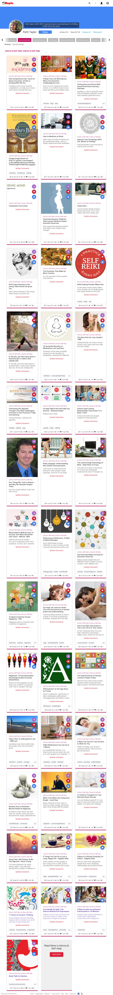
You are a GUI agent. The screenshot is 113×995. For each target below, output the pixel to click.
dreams (80, 762)
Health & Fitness (10, 40)
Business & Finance (40, 40)
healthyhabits (56, 706)
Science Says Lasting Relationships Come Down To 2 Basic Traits (89, 411)
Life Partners (53, 40)
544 (58, 177)
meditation (12, 173)
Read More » (22, 64)
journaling (87, 762)
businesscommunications (17, 984)
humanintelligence (90, 572)
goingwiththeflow (53, 876)
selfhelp (28, 173)
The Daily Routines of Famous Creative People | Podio (89, 677)
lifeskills (99, 572)
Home (32, 994)
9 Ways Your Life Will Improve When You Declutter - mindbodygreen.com (55, 81)
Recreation (95, 40)
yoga (23, 428)
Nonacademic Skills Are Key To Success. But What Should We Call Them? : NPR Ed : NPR (21, 534)
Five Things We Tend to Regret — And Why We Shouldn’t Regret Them (22, 484)
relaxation (60, 762)
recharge (26, 762)
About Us (47, 994)
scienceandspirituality (58, 376)
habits (52, 428)
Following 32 (97, 32)
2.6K (23, 934)
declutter (46, 103)
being (45, 876)
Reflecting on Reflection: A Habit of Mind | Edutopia (56, 539)
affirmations (47, 706)
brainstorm (12, 643)
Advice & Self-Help (24, 40)
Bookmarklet (39, 994)
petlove (61, 643)
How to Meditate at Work (53, 136)
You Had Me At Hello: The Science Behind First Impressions (56, 910)
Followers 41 (86, 32)
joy (61, 876)
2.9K (92, 107)
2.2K (23, 827)
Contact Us (72, 994)
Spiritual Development (67, 40)
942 (24, 242)
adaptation (46, 823)
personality (62, 930)
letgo (51, 103)
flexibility (11, 428)
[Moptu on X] (82, 993)
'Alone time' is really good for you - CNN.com (22, 740)
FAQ (62, 994)
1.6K (58, 242)
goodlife (45, 428)
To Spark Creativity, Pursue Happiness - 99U (19, 618)
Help (66, 994)
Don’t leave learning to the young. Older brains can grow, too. (20, 286)
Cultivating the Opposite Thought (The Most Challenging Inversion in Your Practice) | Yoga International (22, 412)
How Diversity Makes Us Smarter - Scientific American (90, 556)
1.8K (58, 305)
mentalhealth (63, 572)
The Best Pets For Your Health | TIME (90, 338)
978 (57, 576)
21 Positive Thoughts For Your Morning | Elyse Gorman (89, 796)
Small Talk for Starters (18, 976)
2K (58, 710)
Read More (56, 954)
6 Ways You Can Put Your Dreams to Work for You (90, 743)
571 (23, 107)
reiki (90, 301)
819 (23, 988)
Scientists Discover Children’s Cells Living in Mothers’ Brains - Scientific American (55, 221)
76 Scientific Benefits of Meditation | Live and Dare (53, 347)
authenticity (81, 930)
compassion (92, 876)
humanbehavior (53, 930)
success (91, 643)
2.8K (23, 576)
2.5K (91, 305)
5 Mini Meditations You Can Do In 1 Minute (56, 746)
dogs (44, 643)
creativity (20, 643)
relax (56, 103)
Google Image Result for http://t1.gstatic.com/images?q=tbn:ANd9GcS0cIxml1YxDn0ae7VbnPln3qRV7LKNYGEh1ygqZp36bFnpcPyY (22, 162)
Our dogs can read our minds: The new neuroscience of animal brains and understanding (56, 609)
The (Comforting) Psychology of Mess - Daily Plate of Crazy (90, 464)
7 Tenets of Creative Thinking (21, 915)
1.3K (58, 647)
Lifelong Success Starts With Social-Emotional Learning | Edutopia (88, 86)
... (104, 103)
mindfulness (21, 173)
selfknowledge (95, 762)
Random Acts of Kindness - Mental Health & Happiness (20, 807)
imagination (31, 930)
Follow (45, 32)
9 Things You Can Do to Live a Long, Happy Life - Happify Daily (56, 857)
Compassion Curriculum (18, 206)
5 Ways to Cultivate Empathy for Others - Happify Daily (90, 857)
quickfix (53, 762)
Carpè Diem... (82, 206)
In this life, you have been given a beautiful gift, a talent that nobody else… (22, 359)
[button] (89, 3)
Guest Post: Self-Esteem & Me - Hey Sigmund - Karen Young (21, 860)
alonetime (12, 762)
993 (23, 880)
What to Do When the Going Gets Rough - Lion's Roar (56, 799)
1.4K (23, 177)
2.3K (58, 107)
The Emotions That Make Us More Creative (54, 272)
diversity (80, 572)
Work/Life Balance (83, 40)
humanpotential (21, 930)
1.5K (91, 380)
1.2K (92, 242)
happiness (27, 643)
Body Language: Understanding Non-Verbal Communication (55, 465)
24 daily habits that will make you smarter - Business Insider (56, 410)
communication (82, 643)
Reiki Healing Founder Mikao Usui (90, 284)
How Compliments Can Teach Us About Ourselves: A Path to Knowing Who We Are (22, 81)
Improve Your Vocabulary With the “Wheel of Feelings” (89, 140)
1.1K (91, 503)
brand (45, 930)
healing (80, 301)
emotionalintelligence (84, 103)
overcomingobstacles (58, 823)
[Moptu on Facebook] (78, 993)
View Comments (23, 93)
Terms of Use (56, 994)
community (23, 823)
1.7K (57, 380)
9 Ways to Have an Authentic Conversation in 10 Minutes (89, 910)
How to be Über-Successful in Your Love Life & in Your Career (89, 627)
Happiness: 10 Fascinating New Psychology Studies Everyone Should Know (21, 678)
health (85, 301)
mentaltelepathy (53, 643)
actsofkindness (14, 823)
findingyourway (48, 572)
